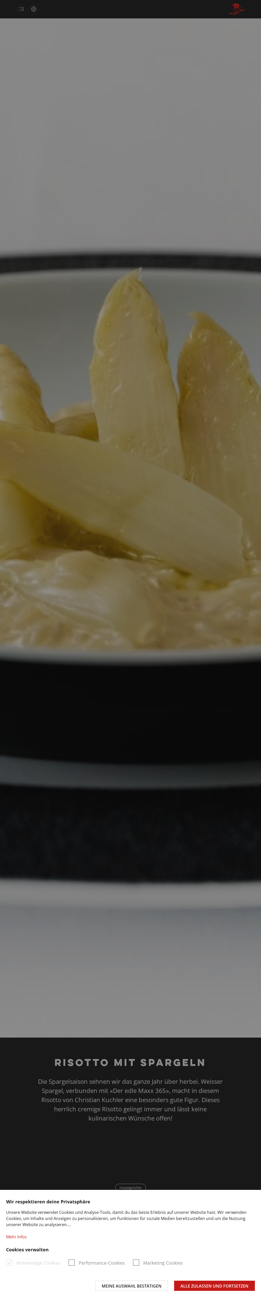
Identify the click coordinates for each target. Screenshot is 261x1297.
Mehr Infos (16, 1237)
